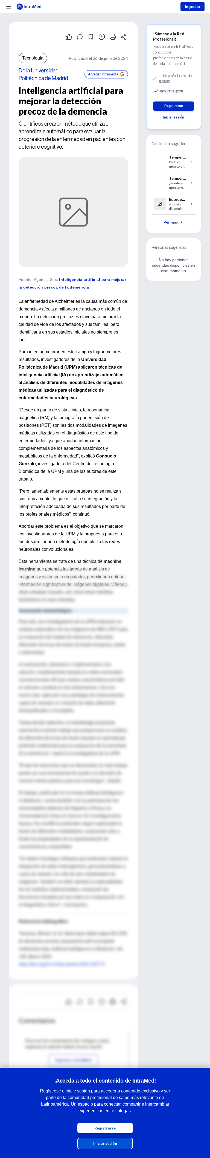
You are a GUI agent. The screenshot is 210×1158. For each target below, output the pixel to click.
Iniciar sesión (105, 1143)
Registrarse (105, 1128)
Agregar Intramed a (103, 74)
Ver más (171, 222)
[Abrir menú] (8, 6)
